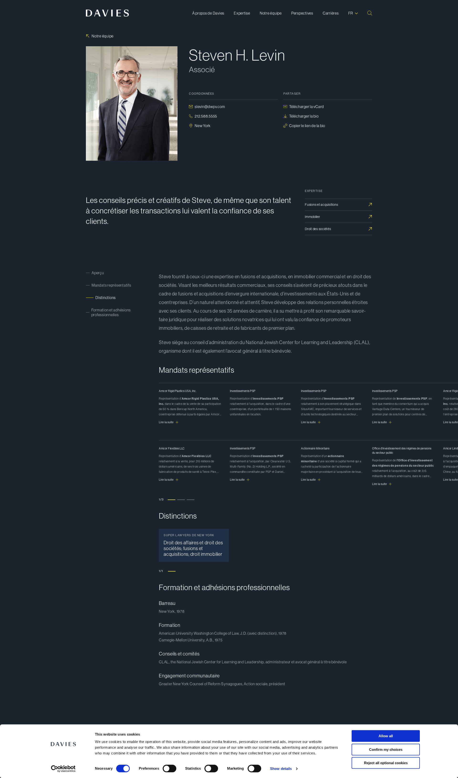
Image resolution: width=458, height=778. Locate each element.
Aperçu (98, 273)
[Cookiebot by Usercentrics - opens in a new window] (63, 768)
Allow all (386, 736)
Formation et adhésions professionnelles (111, 312)
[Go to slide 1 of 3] (171, 499)
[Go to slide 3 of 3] (190, 499)
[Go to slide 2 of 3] (181, 499)
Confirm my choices (385, 749)
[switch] (169, 768)
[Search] (369, 13)
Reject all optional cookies (386, 763)
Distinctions (105, 297)
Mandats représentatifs (111, 285)
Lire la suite (166, 422)
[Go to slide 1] (172, 571)
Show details (281, 769)
